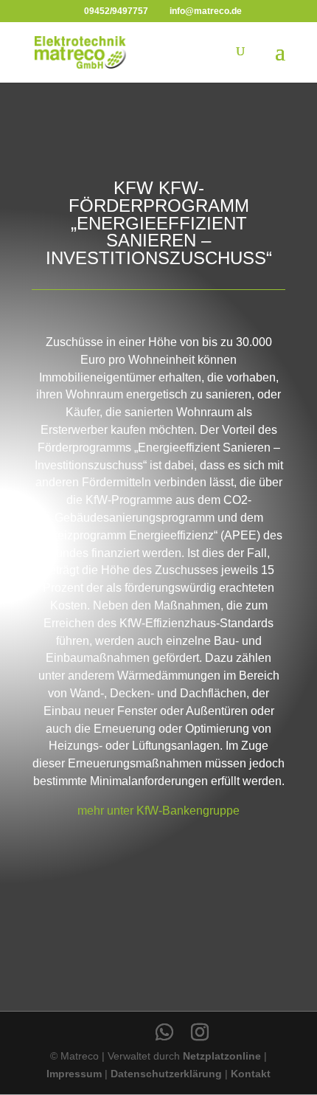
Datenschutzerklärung (166, 1074)
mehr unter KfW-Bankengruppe (158, 810)
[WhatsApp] (164, 1032)
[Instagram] (200, 1032)
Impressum (74, 1074)
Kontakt (251, 1074)
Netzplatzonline (222, 1056)
